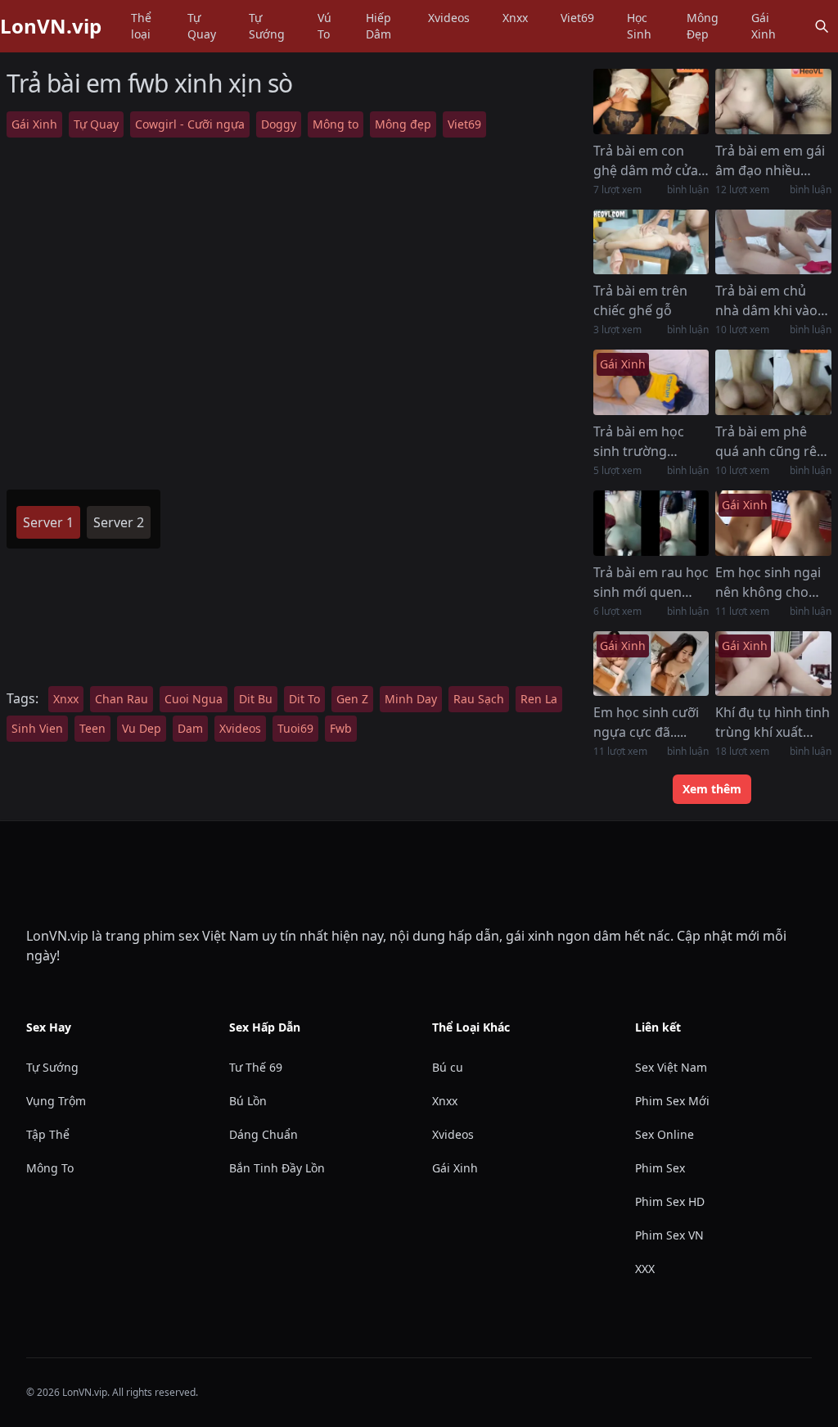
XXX (645, 1268)
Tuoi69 (295, 728)
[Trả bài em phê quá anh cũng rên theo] (773, 382)
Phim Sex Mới (672, 1101)
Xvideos (449, 17)
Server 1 (48, 522)
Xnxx (515, 17)
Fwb (341, 728)
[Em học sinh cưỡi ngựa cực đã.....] (651, 664)
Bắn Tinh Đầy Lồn (277, 1168)
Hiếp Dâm (378, 26)
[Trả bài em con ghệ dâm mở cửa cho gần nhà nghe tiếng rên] (651, 101)
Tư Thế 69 (255, 1067)
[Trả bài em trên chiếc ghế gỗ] (651, 242)
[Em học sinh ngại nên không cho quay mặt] (773, 523)
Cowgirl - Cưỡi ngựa (190, 124)
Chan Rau (121, 699)
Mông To (50, 1168)
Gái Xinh (763, 26)
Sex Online (664, 1134)
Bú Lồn (248, 1101)
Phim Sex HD (670, 1201)
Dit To (304, 699)
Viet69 (577, 17)
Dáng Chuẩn (263, 1134)
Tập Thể (48, 1134)
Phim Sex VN (669, 1235)
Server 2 (118, 522)
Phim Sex (660, 1168)
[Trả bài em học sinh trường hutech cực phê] (651, 382)
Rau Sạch (478, 699)
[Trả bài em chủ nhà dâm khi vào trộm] (773, 242)
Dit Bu (256, 699)
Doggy (278, 124)
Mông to (335, 124)
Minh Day (411, 699)
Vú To (324, 26)
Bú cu (447, 1067)
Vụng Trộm (56, 1101)
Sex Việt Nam (671, 1067)
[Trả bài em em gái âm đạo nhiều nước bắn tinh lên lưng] (773, 101)
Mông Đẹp (703, 26)
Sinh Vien (37, 728)
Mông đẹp (403, 124)
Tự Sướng (267, 26)
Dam (190, 728)
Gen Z (352, 699)
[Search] (821, 26)
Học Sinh (639, 26)
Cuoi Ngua (193, 699)
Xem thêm (712, 789)
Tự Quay (201, 26)
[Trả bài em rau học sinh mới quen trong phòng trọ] (651, 523)
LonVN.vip (50, 26)
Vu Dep (141, 728)
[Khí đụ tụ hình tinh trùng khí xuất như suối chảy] (773, 664)
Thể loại (141, 26)
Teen (92, 728)
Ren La (538, 699)
